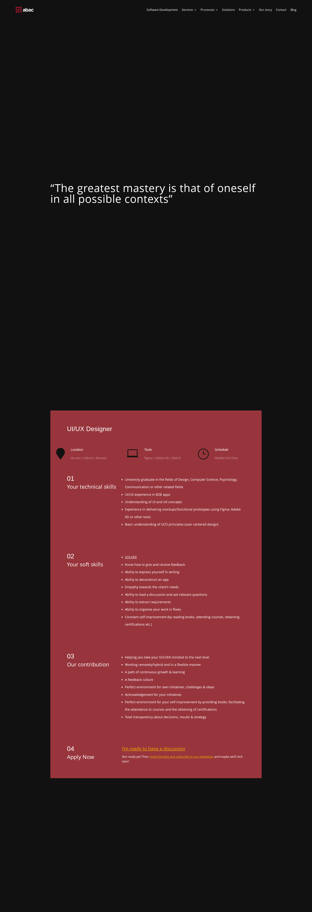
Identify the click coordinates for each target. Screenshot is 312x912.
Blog (293, 10)
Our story (265, 10)
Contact (281, 10)
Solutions (228, 10)
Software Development (162, 10)
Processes (207, 10)
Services (187, 10)
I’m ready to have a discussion (153, 748)
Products (245, 10)
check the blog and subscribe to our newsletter (182, 757)
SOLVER (131, 557)
